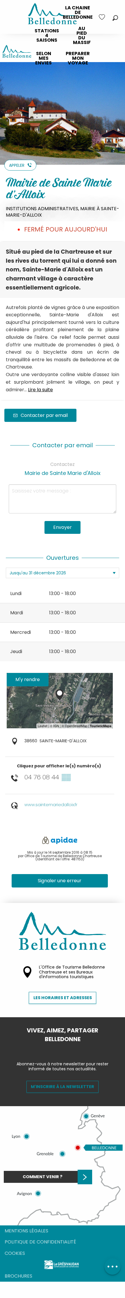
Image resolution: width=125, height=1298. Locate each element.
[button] (115, 18)
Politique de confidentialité (40, 1242)
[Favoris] (102, 17)
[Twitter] (67, 1049)
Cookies (15, 1253)
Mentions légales (26, 1230)
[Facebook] (58, 1049)
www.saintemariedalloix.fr (50, 805)
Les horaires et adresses (62, 998)
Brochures (18, 1276)
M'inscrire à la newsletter (62, 1087)
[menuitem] (77, 12)
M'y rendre (27, 679)
